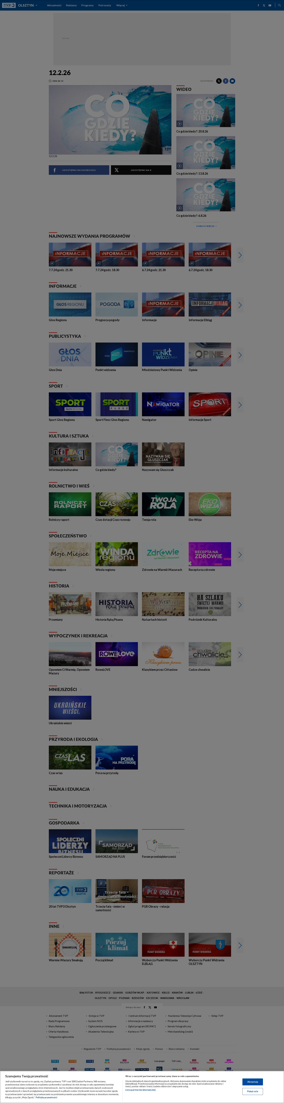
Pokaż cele (252, 1091)
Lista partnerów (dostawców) (140, 1090)
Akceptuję (252, 1081)
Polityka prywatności (46, 1097)
